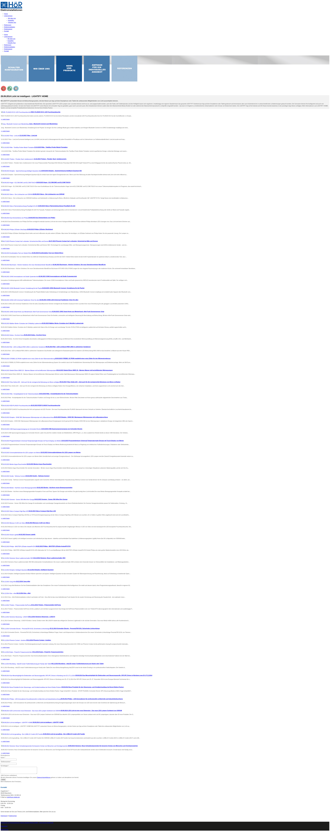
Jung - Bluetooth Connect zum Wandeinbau (43, 124)
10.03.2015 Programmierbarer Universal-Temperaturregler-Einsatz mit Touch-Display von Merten (92, 440)
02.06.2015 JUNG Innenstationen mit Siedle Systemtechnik (58, 276)
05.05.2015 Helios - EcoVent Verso (35, 335)
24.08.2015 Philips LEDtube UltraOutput (40, 229)
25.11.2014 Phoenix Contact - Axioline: (38, 640)
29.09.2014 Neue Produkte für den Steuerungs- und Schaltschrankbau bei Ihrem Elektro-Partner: (92, 687)
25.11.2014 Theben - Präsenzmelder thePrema (46, 605)
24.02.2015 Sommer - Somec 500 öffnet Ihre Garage (50, 499)
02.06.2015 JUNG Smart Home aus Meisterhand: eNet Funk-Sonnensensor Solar (78, 311)
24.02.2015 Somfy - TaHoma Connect (37, 476)
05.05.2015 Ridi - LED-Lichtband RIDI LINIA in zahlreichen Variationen (68, 347)
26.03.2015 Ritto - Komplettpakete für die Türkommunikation (58, 393)
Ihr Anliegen (5, 765)
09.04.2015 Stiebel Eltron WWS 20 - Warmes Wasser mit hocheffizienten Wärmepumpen (84, 370)
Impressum (4, 816)
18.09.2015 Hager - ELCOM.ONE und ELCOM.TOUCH (53, 182)
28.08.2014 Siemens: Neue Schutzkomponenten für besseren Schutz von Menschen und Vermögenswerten (103, 746)
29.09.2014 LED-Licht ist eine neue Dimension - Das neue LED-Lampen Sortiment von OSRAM (91, 710)
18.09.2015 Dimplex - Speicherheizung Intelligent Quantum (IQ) (61, 170)
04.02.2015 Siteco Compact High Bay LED (42, 511)
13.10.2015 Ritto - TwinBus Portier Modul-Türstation (51, 147)
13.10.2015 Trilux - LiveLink (28, 135)
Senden (3, 779)
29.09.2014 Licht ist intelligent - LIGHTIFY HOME (48, 722)
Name (3, 757)
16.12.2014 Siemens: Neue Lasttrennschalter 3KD (49, 558)
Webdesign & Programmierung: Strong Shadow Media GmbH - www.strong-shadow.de (27, 822)
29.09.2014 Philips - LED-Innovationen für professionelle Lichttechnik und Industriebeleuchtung (92, 699)
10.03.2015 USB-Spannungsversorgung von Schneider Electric (61, 429)
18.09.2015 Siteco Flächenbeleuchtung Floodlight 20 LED (56, 206)
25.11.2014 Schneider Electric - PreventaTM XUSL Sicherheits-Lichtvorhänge (75, 628)
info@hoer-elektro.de (13, 797)
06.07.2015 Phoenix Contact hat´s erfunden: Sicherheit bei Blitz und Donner (73, 241)
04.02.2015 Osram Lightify (27, 534)
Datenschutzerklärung (43, 777)
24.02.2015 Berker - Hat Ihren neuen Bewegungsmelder (54, 487)
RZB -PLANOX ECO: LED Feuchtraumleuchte (45, 112)
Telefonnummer (6, 761)
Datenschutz (13, 816)
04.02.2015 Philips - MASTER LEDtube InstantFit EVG (53, 546)
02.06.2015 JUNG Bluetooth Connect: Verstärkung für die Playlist (63, 288)
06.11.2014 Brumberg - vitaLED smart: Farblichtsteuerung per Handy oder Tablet (77, 663)
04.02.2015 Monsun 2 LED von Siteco (38, 523)
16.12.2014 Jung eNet (23, 581)
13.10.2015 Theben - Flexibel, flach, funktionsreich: (50, 159)
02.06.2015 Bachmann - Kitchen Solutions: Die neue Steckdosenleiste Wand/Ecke (79, 264)
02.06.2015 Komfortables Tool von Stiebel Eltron (47, 253)
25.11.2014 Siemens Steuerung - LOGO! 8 (41, 616)
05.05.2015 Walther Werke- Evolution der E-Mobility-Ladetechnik (62, 323)
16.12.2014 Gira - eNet (23, 593)
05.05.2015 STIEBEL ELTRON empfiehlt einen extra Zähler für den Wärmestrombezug (83, 358)
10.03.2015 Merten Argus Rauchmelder (39, 464)
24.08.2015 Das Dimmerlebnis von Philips (41, 217)
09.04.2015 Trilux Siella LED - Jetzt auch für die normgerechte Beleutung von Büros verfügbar (90, 382)
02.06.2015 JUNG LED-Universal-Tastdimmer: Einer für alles (59, 300)
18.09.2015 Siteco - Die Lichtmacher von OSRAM (48, 194)
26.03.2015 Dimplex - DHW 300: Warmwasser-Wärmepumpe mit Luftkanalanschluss (81, 417)
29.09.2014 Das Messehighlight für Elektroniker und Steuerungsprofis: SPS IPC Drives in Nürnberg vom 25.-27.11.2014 (113, 675)
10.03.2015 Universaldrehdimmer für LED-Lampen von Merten (61, 452)
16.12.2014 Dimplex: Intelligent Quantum (41, 570)
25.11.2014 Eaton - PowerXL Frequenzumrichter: (48, 652)
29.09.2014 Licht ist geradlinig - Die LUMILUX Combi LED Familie (64, 734)
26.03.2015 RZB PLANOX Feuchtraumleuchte (45, 405)
